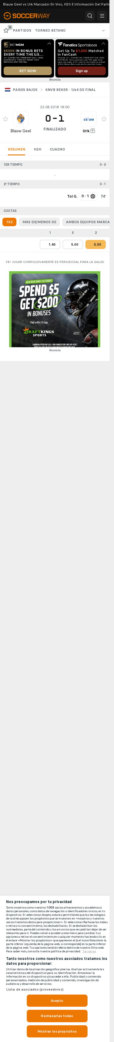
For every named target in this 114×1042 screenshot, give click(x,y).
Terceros (89, 951)
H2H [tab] (37, 149)
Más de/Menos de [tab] (39, 222)
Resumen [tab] (16, 149)
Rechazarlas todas (57, 1016)
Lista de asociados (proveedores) (35, 989)
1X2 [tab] (9, 222)
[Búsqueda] (90, 16)
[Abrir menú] (102, 16)
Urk (86, 130)
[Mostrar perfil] (21, 119)
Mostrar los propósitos (57, 1031)
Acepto (57, 1001)
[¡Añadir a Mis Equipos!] (5, 119)
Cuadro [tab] (57, 149)
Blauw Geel (20, 130)
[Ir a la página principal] (31, 15)
